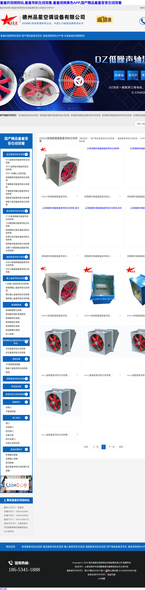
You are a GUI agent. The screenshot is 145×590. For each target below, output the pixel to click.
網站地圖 (3, 589)
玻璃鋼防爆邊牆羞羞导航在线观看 (117, 115)
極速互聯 (111, 574)
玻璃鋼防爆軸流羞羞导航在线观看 (86, 115)
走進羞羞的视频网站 (74, 36)
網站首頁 (84, 138)
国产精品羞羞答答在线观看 (102, 138)
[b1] (72, 75)
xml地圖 (101, 578)
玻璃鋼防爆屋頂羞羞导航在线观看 (54, 115)
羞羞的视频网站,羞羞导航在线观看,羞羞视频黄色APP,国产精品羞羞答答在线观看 (61, 3)
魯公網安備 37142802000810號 (122, 570)
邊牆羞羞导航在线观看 (127, 138)
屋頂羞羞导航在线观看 (28, 115)
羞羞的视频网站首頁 (10, 36)
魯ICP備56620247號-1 (95, 570)
